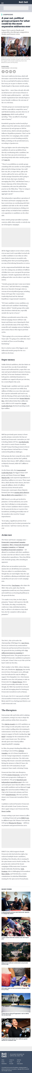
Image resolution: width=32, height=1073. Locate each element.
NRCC (12, 545)
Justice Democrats (13, 775)
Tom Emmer (16, 585)
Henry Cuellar (6, 811)
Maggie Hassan (17, 682)
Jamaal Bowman (11, 794)
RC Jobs (18, 1061)
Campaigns (8, 14)
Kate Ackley (6, 66)
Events (3, 1061)
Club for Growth (9, 724)
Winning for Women (15, 823)
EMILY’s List (25, 818)
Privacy (10, 1061)
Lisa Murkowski (24, 442)
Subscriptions (20, 1063)
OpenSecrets (6, 114)
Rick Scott (19, 669)
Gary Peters (25, 643)
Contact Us (11, 1060)
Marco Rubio (6, 874)
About (3, 1060)
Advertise (19, 1060)
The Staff (11, 1063)
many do (7, 160)
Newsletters (4, 1063)
